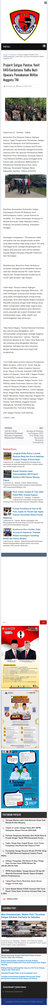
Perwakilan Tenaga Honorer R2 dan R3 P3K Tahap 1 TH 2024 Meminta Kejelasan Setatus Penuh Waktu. (24, 853)
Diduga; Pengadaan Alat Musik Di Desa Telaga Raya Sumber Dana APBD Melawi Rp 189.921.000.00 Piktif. (22, 863)
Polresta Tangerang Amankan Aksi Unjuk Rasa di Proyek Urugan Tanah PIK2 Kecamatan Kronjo (26, 837)
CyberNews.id (24, 1002)
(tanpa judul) (12, 899)
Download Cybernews (14, 991)
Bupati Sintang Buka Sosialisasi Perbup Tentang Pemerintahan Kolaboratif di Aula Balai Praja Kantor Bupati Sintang (23, 963)
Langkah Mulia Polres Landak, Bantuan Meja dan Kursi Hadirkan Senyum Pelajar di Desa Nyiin (28, 456)
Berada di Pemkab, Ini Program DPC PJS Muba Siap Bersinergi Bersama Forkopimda (35, 437)
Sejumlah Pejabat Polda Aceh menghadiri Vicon (19, 973)
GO (43, 622)
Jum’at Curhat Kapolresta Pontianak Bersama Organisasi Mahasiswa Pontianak (14, 434)
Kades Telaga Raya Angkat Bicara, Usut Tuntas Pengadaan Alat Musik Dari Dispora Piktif (25, 844)
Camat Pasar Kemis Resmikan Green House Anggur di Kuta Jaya (24, 882)
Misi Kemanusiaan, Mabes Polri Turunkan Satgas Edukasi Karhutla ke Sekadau (23, 915)
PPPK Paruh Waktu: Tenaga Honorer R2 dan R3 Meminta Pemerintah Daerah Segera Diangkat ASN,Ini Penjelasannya (23, 873)
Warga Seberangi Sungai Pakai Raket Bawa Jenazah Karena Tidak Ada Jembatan (21, 956)
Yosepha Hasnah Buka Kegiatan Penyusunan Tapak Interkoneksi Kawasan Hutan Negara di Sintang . (20, 977)
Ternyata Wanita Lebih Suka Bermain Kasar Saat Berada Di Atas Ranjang (25, 821)
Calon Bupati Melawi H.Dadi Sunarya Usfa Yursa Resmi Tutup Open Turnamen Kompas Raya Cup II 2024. (23, 891)
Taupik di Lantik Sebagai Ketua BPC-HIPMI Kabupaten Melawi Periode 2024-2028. (23, 829)
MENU (6, 46)
